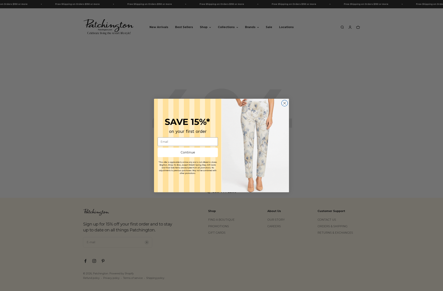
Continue (188, 152)
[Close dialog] (285, 103)
